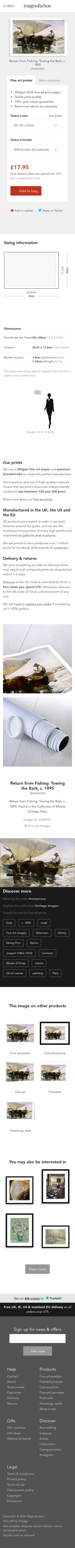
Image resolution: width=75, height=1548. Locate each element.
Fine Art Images (16, 933)
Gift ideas (14, 1433)
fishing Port (13, 943)
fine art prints (43, 499)
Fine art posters (50, 1376)
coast (44, 923)
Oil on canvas (14, 973)
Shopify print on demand (19, 1535)
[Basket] (69, 6)
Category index (50, 1450)
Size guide (55, 116)
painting (38, 973)
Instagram (47, 1455)
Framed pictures (51, 1382)
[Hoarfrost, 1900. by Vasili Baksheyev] (55, 1236)
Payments (14, 1393)
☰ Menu (9, 6)
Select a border (21, 140)
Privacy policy (16, 1479)
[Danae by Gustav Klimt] (19, 1190)
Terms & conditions (20, 1474)
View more (37, 1269)
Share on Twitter (52, 210)
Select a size (36, 116)
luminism (47, 953)
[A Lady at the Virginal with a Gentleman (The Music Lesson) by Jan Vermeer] (55, 1186)
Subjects (46, 1433)
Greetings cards (51, 1404)
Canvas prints (49, 1387)
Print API (8, 1521)
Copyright (14, 1496)
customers (60, 548)
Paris (55, 973)
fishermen (42, 933)
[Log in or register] (62, 6)
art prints (51, 106)
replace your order (39, 604)
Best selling (48, 1428)
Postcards (46, 1398)
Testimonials (15, 1387)
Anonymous (38, 68)
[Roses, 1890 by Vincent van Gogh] (19, 1230)
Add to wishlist (24, 210)
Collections (47, 1444)
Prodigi (23, 1521)
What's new (48, 1409)
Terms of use (16, 1485)
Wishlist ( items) (19, 1439)
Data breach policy (20, 1490)
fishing (62, 933)
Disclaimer (14, 1501)
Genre (34, 943)
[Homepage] (37, 6)
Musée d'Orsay (15, 963)
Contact (12, 1376)
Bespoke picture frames (37, 1526)
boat (9, 923)
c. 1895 (26, 923)
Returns (12, 1404)
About (11, 1382)
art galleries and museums (36, 535)
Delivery (9, 582)
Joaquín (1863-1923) (19, 953)
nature (39, 963)
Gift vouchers (16, 1428)
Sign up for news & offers (37, 1329)
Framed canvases (52, 1393)
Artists (44, 1439)
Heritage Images (46, 906)
